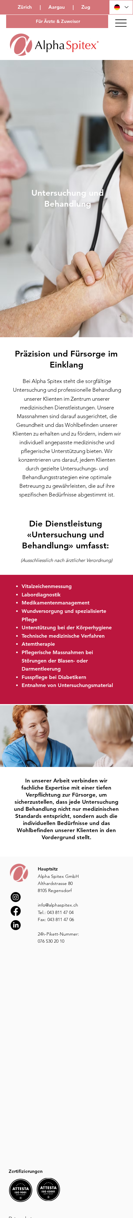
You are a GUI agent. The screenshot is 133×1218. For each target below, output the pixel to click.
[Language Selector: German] (121, 7)
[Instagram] (16, 897)
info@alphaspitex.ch (58, 905)
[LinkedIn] (16, 925)
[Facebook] (16, 911)
